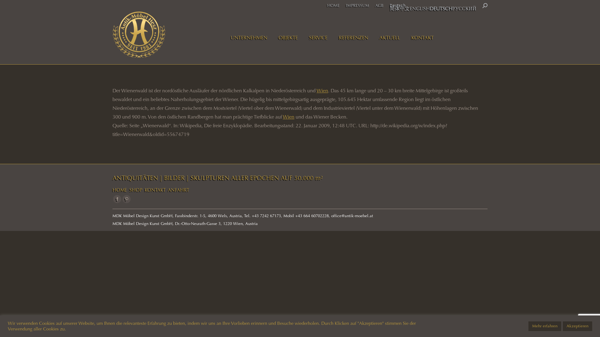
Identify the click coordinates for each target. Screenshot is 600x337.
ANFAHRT (178, 190)
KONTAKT (155, 190)
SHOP (135, 190)
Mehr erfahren (545, 326)
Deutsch (397, 5)
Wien (322, 91)
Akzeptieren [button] (577, 326)
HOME (119, 190)
